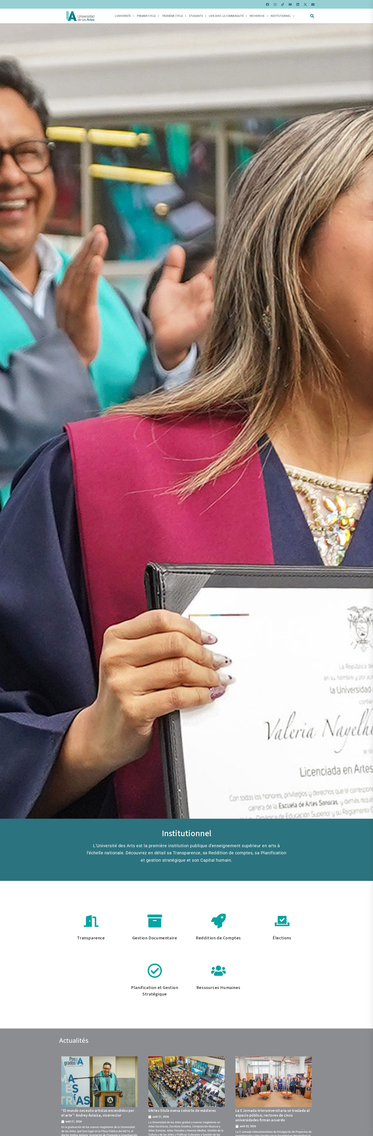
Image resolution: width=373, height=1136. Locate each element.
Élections (282, 938)
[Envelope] (313, 4)
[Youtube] (290, 4)
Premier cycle (146, 15)
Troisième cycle (172, 15)
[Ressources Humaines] (218, 970)
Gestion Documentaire (154, 938)
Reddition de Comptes (218, 938)
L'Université (123, 15)
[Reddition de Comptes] (218, 921)
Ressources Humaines (218, 988)
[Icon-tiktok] (282, 4)
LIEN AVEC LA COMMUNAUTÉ (226, 15)
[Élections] (282, 921)
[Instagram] (275, 4)
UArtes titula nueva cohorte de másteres (182, 1110)
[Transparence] (91, 921)
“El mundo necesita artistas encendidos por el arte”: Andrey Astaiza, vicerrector (97, 1113)
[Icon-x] (305, 4)
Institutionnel (281, 15)
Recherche (257, 15)
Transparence (91, 938)
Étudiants (196, 15)
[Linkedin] (297, 4)
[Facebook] (267, 4)
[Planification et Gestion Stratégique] (154, 970)
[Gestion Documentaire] (154, 921)
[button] (312, 16)
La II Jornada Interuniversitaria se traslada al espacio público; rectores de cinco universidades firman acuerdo (272, 1115)
